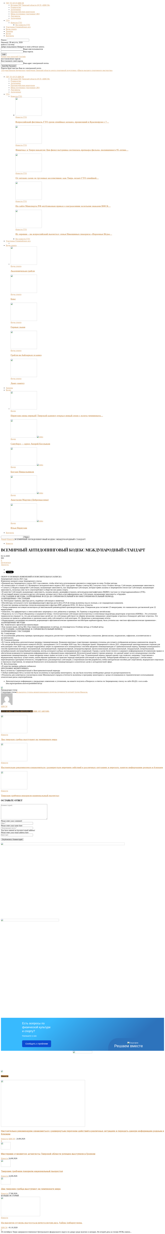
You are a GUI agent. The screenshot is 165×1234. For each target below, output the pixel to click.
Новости (9, 543)
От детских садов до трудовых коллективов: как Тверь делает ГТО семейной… (57, 178)
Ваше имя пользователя (33, 49)
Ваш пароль (28, 52)
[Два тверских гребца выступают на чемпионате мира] (14, 732)
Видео (8, 33)
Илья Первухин (19, 528)
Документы (15, 16)
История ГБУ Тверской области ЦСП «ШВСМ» (30, 5)
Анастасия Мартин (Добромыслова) (30, 500)
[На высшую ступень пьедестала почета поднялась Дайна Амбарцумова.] (20, 1215)
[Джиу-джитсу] (24, 376)
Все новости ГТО (22, 25)
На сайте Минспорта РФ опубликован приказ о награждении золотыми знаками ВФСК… (63, 206)
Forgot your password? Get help (13, 57)
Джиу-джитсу (18, 383)
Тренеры (9, 31)
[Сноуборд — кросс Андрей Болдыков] (27, 437)
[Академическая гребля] (24, 264)
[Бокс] (24, 292)
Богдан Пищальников (22, 472)
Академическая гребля (23, 271)
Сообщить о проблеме (36, 1044)
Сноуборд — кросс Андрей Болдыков (30, 443)
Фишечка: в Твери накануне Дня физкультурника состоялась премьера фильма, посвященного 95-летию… (71, 150)
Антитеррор (16, 9)
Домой (4, 539)
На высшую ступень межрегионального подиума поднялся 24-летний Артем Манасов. (52, 692)
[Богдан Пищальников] (27, 465)
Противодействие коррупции (23, 12)
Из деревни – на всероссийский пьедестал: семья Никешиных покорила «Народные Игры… (63, 234)
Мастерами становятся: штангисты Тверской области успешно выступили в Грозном (48, 1154)
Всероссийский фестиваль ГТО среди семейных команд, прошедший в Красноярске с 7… (62, 122)
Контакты (10, 36)
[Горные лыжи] (24, 320)
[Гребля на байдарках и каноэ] (24, 348)
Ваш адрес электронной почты (36, 63)
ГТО (8, 20)
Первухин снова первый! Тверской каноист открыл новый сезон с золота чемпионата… (57, 415)
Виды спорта (11, 29)
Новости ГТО (16, 23)
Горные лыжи (18, 327)
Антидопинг (16, 18)
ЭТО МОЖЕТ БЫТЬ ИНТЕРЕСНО (17, 711)
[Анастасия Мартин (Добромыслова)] (27, 493)
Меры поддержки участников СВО (25, 14)
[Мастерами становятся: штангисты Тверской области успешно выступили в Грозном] (6, 1149)
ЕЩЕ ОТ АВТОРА (41, 711)
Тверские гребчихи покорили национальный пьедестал (30, 795)
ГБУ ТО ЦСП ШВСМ (15, 3)
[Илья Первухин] (27, 521)
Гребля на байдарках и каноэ (26, 355)
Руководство (16, 7)
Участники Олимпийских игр (18, 27)
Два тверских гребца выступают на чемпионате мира (29, 739)
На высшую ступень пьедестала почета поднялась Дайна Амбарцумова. (41, 1222)
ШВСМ (4, 706)
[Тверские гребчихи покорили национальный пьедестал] (14, 789)
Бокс (13, 299)
